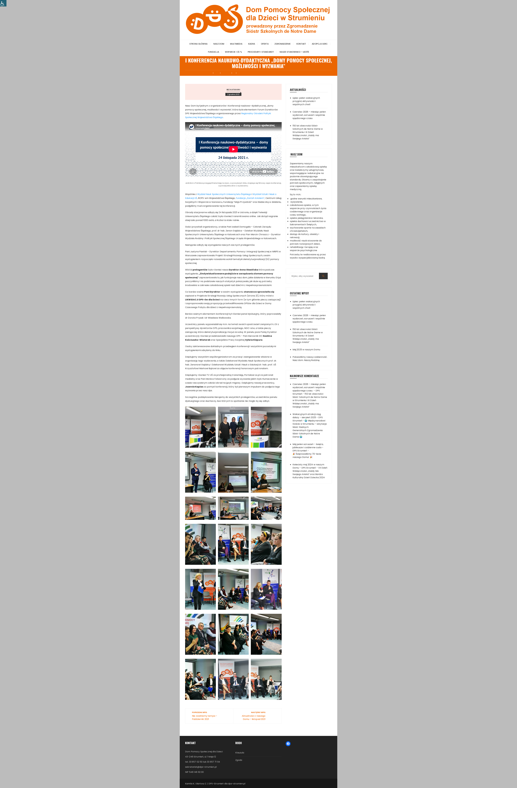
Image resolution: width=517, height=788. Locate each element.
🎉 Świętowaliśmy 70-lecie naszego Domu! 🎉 (307, 455)
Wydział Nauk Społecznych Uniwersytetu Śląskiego (224, 194)
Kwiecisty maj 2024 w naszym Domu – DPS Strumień (308, 466)
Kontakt (301, 43)
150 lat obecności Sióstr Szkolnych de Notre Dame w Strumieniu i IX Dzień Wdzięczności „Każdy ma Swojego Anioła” (308, 132)
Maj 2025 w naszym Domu (306, 349)
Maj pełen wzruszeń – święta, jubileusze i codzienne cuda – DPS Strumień (308, 447)
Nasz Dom (218, 43)
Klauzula (239, 752)
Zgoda (238, 760)
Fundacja (213, 51)
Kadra (251, 43)
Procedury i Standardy (261, 51)
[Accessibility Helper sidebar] (3, 3)
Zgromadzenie (283, 43)
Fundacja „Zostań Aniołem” (250, 198)
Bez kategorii (233, 89)
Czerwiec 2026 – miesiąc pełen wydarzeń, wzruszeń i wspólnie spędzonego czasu (309, 115)
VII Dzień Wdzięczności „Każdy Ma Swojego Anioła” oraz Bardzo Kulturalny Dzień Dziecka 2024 (310, 472)
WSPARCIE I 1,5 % (233, 51)
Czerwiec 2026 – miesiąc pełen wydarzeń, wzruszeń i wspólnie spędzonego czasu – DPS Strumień (309, 389)
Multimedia (236, 43)
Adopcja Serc (320, 43)
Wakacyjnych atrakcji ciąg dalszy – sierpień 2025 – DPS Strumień (308, 417)
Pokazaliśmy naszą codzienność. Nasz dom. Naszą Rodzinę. (310, 358)
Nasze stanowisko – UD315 (294, 51)
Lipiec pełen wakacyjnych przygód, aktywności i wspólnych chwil (306, 101)
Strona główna (198, 43)
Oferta (265, 43)
